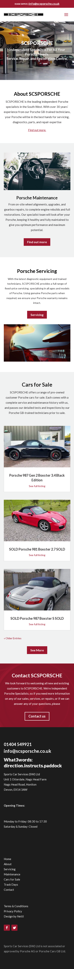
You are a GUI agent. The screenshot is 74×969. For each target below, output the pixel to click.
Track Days (11, 884)
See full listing (37, 486)
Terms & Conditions (16, 906)
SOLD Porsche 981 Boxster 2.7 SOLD (37, 549)
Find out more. (37, 130)
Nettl (20, 916)
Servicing (37, 314)
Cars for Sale (12, 879)
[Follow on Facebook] (7, 928)
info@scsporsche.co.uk (44, 3)
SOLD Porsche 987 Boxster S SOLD (37, 618)
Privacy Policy (13, 911)
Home (7, 859)
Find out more (37, 242)
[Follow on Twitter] (14, 928)
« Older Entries (12, 638)
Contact (9, 889)
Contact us (37, 716)
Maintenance (12, 874)
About (8, 864)
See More (37, 650)
